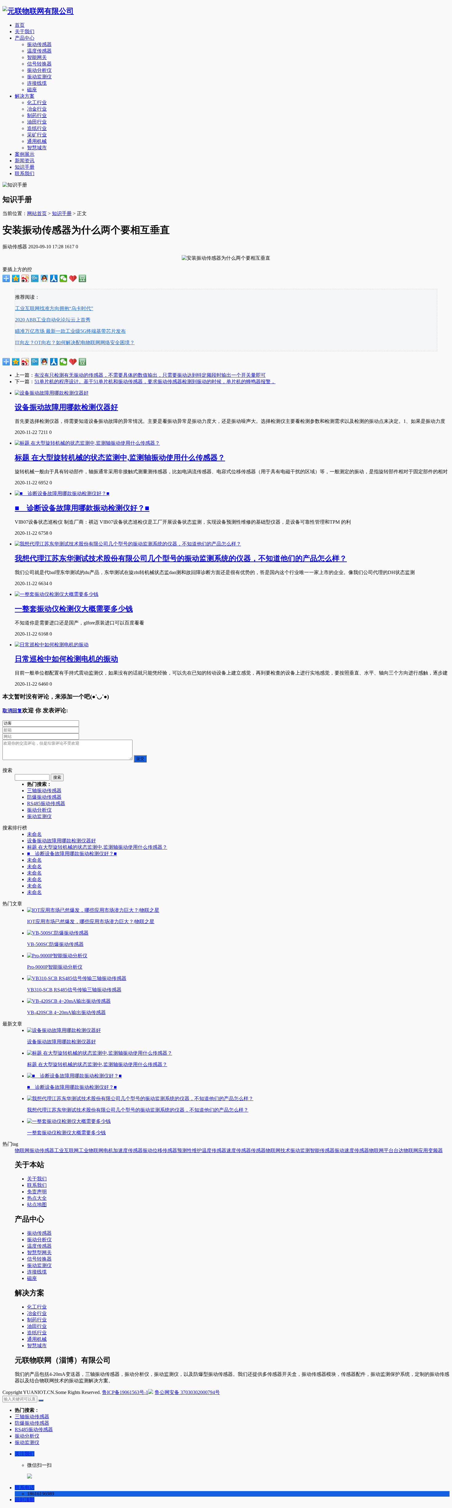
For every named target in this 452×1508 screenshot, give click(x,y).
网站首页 (37, 213)
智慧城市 (37, 147)
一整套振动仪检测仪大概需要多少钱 (74, 609)
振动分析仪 (39, 70)
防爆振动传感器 (44, 797)
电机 (108, 1150)
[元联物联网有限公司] (38, 11)
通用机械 (37, 141)
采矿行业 (37, 134)
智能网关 (37, 57)
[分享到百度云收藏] (73, 278)
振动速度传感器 (352, 1150)
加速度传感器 (128, 1150)
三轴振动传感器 (44, 790)
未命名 (34, 834)
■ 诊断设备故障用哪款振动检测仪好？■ (82, 508)
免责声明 (37, 1191)
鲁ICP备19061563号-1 (125, 1392)
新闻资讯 (24, 160)
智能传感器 (322, 1150)
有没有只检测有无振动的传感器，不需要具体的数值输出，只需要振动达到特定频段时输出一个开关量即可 (150, 375)
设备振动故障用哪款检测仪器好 (66, 407)
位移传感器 (165, 1150)
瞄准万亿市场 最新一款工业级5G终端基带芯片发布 (70, 331)
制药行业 (37, 115)
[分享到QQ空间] (16, 278)
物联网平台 (381, 1150)
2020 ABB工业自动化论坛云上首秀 (52, 319)
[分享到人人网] (54, 278)
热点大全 (37, 1198)
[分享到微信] (63, 278)
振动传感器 (39, 44)
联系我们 (24, 173)
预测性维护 (189, 1150)
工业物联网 (91, 1150)
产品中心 (24, 38)
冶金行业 (37, 109)
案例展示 (24, 154)
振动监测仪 (39, 76)
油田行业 (37, 121)
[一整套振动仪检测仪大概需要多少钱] (56, 594)
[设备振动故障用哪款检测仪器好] (52, 393)
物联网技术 (278, 1150)
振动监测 (300, 1150)
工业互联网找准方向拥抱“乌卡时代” (54, 308)
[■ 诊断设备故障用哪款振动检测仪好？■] (62, 493)
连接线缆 (37, 83)
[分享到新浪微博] (25, 278)
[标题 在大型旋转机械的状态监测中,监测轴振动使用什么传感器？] (87, 443)
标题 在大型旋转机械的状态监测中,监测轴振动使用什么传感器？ (120, 458)
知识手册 (24, 167)
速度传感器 (238, 1150)
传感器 (258, 1150)
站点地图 (37, 1204)
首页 (20, 25)
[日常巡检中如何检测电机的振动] (52, 644)
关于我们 (24, 31)
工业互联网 (66, 1150)
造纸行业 (37, 128)
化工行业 (37, 102)
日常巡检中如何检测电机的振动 (66, 659)
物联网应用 (415, 1150)
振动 (148, 1150)
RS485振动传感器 (46, 803)
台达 (398, 1150)
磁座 (32, 89)
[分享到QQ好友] (44, 278)
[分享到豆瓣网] (82, 278)
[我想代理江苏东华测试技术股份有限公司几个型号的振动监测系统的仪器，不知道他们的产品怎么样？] (128, 543)
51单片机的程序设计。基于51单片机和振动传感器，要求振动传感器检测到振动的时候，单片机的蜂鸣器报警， (155, 381)
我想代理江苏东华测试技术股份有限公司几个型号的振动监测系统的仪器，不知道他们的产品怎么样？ (181, 558)
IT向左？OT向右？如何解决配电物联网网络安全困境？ (75, 342)
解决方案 (24, 96)
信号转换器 (39, 63)
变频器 (435, 1150)
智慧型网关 (39, 1252)
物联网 (22, 1150)
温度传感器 (39, 50)
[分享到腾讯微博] (35, 278)
